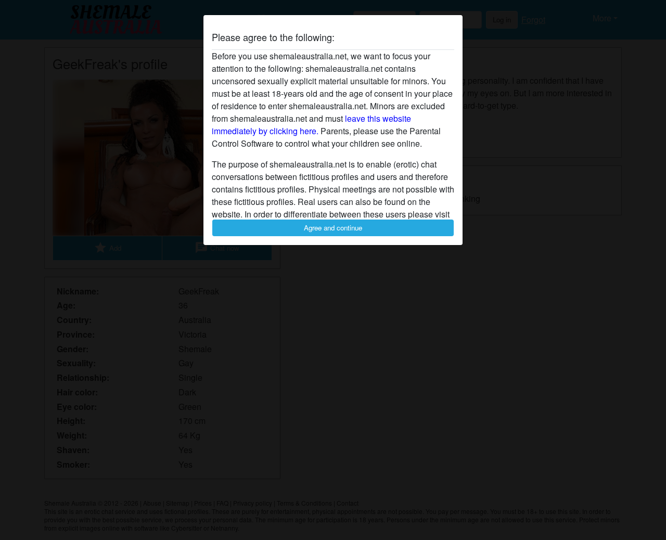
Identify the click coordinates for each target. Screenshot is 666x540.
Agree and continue (333, 228)
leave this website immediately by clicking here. (311, 124)
